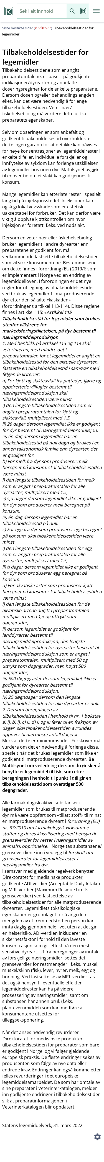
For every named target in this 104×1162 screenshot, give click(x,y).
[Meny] (96, 11)
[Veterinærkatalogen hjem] (8, 11)
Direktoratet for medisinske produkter (42, 877)
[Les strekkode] (83, 11)
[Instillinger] (97, 1137)
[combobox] (42, 11)
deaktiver (43, 27)
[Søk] (72, 11)
